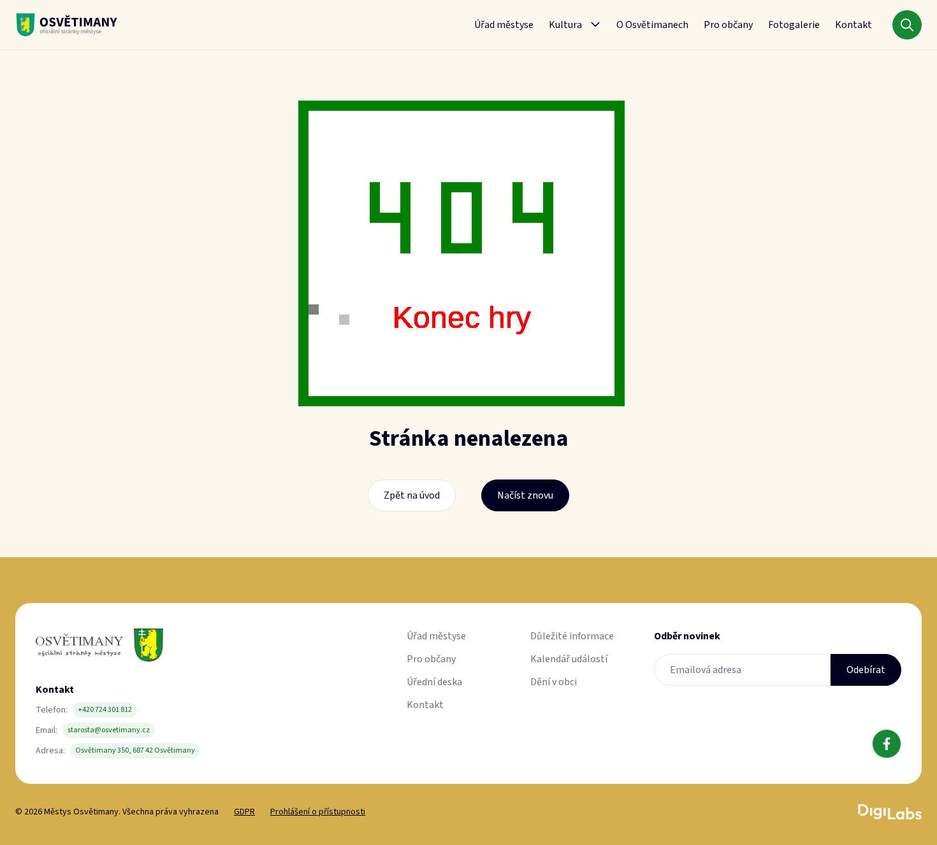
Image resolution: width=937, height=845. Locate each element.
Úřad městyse (504, 25)
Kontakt (853, 25)
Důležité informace (572, 636)
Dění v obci (553, 682)
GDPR (244, 812)
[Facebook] (886, 743)
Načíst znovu (525, 495)
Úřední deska (434, 682)
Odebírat (865, 670)
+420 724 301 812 (105, 709)
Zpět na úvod (412, 495)
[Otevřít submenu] (595, 25)
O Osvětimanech (652, 25)
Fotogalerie (794, 25)
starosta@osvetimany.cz (109, 730)
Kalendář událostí (568, 659)
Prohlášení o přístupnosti (317, 812)
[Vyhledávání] (907, 24)
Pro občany (728, 25)
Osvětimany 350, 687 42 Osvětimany (135, 750)
